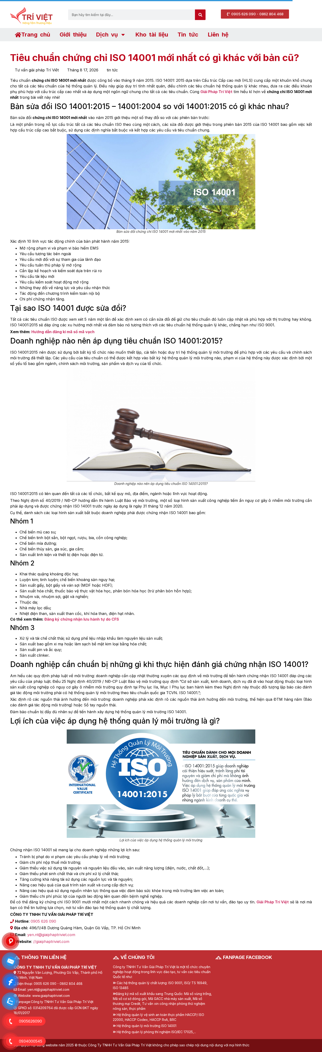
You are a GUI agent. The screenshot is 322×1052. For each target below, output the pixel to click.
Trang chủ (35, 34)
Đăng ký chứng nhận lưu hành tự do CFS (81, 619)
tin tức (112, 70)
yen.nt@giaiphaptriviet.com (51, 934)
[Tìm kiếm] (200, 14)
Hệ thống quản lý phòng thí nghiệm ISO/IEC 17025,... (156, 1032)
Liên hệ (218, 34)
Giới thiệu (73, 34)
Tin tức (188, 34)
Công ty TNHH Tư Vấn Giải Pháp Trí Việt (62, 1002)
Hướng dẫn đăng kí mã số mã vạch (63, 331)
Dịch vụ (107, 34)
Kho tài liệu (151, 34)
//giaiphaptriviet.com (51, 941)
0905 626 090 (43, 921)
